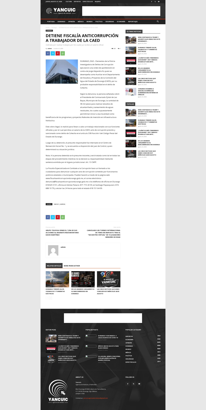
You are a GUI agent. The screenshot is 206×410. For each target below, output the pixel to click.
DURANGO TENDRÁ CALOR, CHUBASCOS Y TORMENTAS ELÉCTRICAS (55, 291)
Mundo (89, 22)
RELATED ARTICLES (54, 266)
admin (50, 48)
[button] (157, 22)
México (81, 22)
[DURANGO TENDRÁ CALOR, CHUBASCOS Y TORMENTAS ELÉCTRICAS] (57, 279)
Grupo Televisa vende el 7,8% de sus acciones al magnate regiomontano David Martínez (62, 232)
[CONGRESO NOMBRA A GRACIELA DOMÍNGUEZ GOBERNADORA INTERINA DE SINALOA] (131, 91)
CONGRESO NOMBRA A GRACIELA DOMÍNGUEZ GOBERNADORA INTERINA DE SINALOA (148, 92)
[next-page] (50, 298)
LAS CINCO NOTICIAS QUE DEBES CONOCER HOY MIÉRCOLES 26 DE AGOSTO (108, 291)
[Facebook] (151, 1)
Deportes (77, 1)
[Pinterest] (58, 53)
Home (47, 27)
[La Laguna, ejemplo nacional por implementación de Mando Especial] (91, 359)
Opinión (71, 22)
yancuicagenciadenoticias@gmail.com (95, 398)
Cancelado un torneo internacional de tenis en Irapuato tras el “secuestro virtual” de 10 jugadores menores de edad (103, 233)
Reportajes (133, 22)
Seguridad (109, 22)
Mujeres (98, 1)
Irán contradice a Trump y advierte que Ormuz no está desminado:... (149, 39)
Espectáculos (88, 1)
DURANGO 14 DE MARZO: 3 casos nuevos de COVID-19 (108, 337)
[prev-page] (47, 298)
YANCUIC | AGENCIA (59, 204)
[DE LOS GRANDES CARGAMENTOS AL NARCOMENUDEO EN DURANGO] (83, 279)
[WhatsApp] (63, 53)
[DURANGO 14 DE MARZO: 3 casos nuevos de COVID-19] (91, 338)
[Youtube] (158, 1)
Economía (121, 22)
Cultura (69, 1)
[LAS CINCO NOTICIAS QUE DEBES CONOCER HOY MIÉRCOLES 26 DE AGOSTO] (108, 279)
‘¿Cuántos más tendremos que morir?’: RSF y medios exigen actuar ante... (148, 60)
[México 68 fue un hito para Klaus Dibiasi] (91, 349)
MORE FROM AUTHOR (72, 266)
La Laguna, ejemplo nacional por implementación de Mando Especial (109, 358)
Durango (61, 22)
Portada (51, 22)
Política (98, 22)
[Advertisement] (121, 11)
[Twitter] (155, 1)
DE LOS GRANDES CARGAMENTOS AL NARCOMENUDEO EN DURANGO (82, 291)
